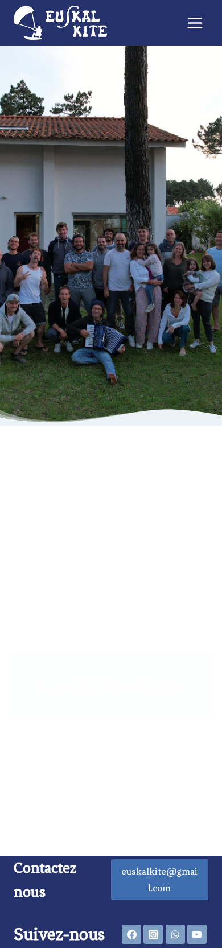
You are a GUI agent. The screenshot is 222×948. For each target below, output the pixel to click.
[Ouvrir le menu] (194, 23)
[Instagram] (153, 934)
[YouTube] (197, 934)
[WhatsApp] (175, 934)
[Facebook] (131, 934)
